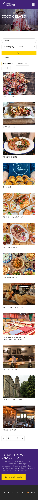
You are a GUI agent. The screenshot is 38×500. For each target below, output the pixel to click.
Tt (13, 492)
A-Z (6, 68)
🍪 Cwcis (31, 492)
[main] (19, 250)
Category (10, 47)
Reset (6, 58)
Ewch (19, 53)
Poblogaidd (22, 64)
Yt (23, 492)
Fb (4, 492)
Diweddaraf (8, 64)
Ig (18, 492)
